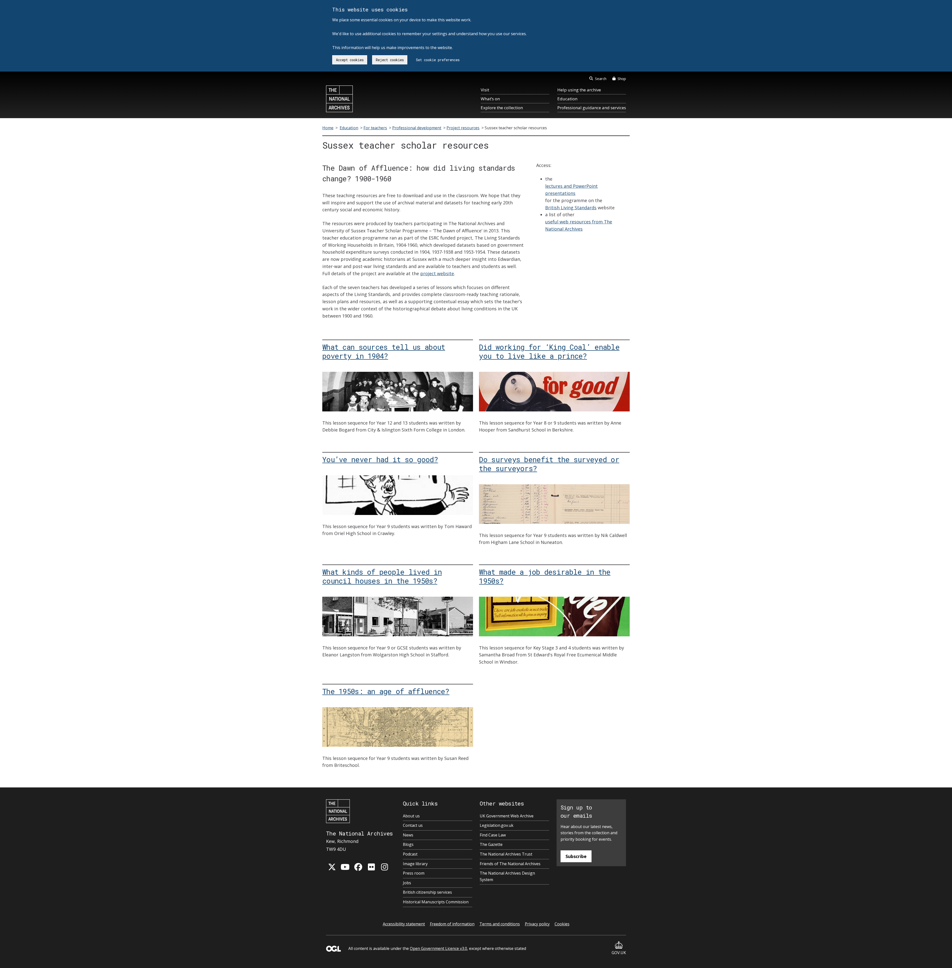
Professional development (416, 128)
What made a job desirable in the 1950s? (544, 576)
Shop (622, 78)
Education (567, 99)
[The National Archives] (339, 98)
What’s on (490, 99)
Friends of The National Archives (510, 863)
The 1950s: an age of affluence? (385, 691)
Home (327, 128)
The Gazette (491, 844)
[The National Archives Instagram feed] (384, 867)
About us (411, 816)
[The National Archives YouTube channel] (345, 867)
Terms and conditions (499, 924)
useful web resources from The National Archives (578, 225)
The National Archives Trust (506, 854)
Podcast (410, 854)
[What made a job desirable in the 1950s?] (554, 616)
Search (600, 78)
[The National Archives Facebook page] (358, 867)
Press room (413, 873)
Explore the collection (502, 107)
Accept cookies (350, 59)
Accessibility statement (404, 924)
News (408, 835)
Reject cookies (390, 59)
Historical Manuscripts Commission (436, 902)
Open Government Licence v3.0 (438, 948)
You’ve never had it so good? (380, 459)
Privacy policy (537, 924)
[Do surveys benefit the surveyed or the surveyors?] (554, 504)
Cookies (562, 924)
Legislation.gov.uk (496, 825)
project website (437, 273)
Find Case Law (493, 835)
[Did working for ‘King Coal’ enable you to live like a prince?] (554, 391)
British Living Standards (570, 208)
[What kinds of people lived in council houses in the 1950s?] (397, 616)
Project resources (462, 128)
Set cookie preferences (438, 59)
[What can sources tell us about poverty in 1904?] (397, 391)
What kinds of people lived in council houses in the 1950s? (382, 576)
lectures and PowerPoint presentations (571, 189)
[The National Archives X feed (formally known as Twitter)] (332, 867)
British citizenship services (427, 892)
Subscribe (576, 856)
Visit (485, 90)
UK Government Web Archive (507, 816)
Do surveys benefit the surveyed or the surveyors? (549, 464)
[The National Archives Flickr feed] (371, 867)
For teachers (375, 128)
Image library (415, 863)
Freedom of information (452, 924)
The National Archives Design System (507, 876)
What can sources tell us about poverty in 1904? (383, 351)
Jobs (407, 883)
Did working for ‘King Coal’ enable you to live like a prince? (549, 351)
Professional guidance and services (591, 107)
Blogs (408, 844)
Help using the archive (579, 90)
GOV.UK (619, 952)
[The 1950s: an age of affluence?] (397, 727)
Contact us (413, 825)
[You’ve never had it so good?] (397, 495)
